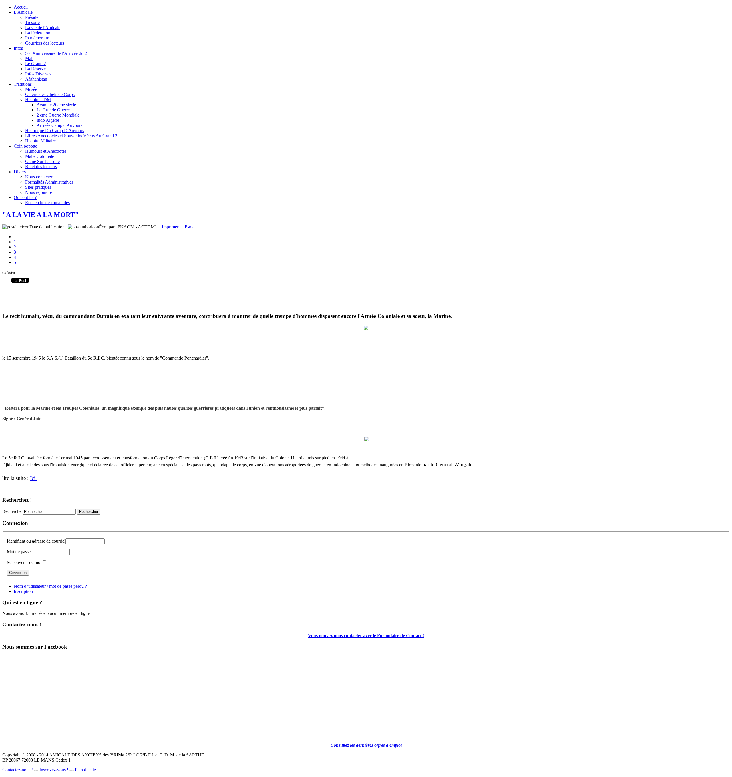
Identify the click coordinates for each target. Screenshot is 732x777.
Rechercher (12, 511)
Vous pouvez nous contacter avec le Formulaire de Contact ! (366, 635)
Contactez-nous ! (17, 769)
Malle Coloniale (39, 156)
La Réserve (35, 68)
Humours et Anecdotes (45, 151)
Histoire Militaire (40, 140)
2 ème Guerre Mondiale (58, 115)
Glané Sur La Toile (42, 161)
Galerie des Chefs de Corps (50, 94)
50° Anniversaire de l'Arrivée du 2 (56, 53)
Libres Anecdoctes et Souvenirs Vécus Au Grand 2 (71, 135)
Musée (31, 89)
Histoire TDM (38, 99)
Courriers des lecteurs (44, 43)
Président (33, 17)
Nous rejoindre (38, 192)
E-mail (190, 226)
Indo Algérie (48, 120)
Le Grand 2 (35, 63)
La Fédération (37, 32)
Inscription (23, 591)
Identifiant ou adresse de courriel (36, 541)
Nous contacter (38, 176)
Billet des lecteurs (41, 166)
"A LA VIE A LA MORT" (40, 214)
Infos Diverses (38, 73)
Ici (33, 478)
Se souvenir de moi (24, 562)
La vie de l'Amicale (42, 27)
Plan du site (85, 769)
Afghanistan (36, 79)
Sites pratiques (38, 187)
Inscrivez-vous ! (53, 769)
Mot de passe (19, 551)
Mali (29, 58)
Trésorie (32, 22)
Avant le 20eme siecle (56, 104)
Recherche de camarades (47, 202)
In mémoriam (37, 37)
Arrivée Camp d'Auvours (59, 125)
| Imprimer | (170, 226)
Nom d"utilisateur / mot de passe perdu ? (50, 586)
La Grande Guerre (53, 109)
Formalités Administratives (49, 182)
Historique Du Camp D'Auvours (54, 130)
